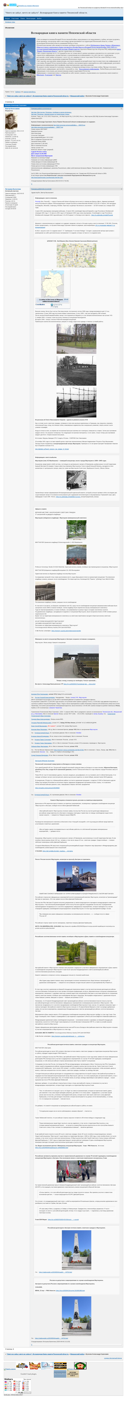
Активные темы (10, 22)
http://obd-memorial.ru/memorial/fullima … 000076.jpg (69, 125)
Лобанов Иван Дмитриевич (39, 746)
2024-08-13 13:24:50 (45, 189)
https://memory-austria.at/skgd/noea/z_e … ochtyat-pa (67, 1036)
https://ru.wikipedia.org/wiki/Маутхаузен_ (68, 496)
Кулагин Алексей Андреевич (40, 736)
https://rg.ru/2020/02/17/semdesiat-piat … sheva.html (79, 684)
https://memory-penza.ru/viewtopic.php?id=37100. (69, 750)
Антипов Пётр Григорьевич (39, 694)
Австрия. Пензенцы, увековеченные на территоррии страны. (50, 114)
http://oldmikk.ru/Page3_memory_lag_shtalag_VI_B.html (52, 449)
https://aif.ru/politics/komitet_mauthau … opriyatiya (58, 851)
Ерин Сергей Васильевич (39, 726)
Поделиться (35, 108)
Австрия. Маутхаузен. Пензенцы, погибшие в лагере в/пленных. (51, 112)
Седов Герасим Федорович (39, 755)
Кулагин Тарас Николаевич (43, 743)
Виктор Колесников (12, 109)
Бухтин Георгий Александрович (45, 697)
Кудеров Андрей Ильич (42, 733)
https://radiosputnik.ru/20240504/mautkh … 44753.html (55, 1272)
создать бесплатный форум (113, 1358)
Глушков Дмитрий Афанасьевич (41, 722)
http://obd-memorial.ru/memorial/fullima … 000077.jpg (47, 127)
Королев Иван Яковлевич (39, 729)
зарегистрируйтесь (30, 92)
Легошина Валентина (13, 189)
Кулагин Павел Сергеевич (43, 739)
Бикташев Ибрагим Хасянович (44, 760)
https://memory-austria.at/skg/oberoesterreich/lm (66, 631)
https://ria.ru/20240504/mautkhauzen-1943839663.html (51, 1147)
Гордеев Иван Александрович (40, 719)
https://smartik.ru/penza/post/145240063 (47, 788)
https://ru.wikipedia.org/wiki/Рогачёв (102, 215)
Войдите (18, 92)
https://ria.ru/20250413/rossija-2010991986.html (70, 1290)
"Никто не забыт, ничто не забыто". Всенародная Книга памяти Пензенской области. (38, 96)
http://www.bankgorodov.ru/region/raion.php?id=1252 (47, 177)
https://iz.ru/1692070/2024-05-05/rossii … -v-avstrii (63, 1219)
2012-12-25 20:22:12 (45, 108)
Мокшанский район (77, 96)
